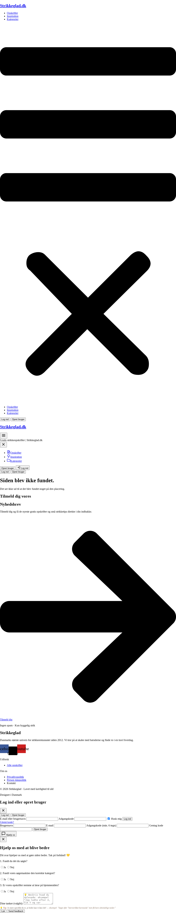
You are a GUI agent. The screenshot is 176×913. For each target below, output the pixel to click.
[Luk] (3, 810)
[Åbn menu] (3, 436)
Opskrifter (12, 13)
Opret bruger (18, 419)
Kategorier (12, 19)
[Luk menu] (3, 445)
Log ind (5, 419)
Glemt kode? (7, 822)
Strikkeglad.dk (13, 5)
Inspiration (12, 16)
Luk (3, 911)
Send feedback (15, 911)
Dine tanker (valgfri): (11, 903)
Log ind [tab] (5, 815)
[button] (88, 213)
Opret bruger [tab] (18, 815)
